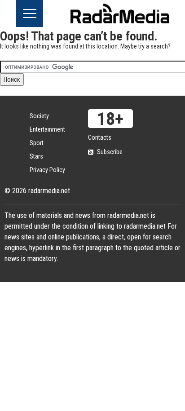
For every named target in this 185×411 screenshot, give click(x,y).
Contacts (99, 137)
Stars (36, 156)
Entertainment (47, 129)
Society (39, 115)
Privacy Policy (47, 169)
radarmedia (119, 13)
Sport (37, 142)
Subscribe (110, 151)
